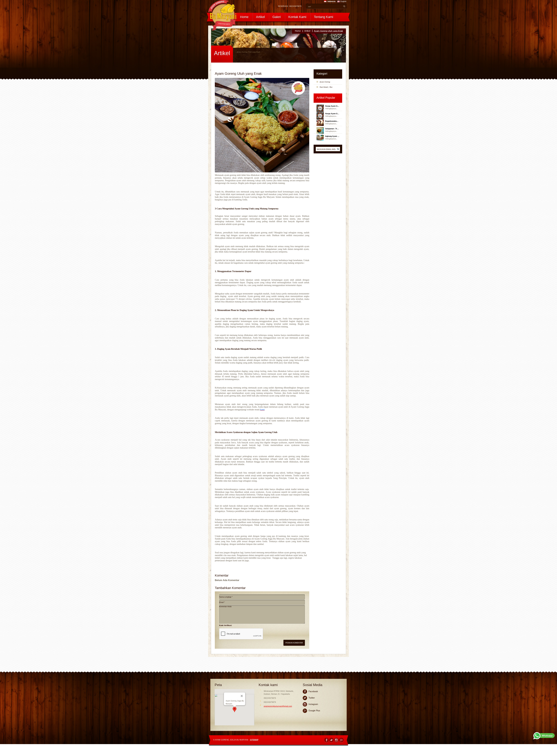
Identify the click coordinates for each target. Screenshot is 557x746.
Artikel (260, 17)
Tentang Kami (323, 17)
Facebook (313, 691)
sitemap (254, 740)
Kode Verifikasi (225, 625)
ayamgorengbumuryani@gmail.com (278, 706)
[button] (234, 709)
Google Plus (314, 710)
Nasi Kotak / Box (325, 87)
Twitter (312, 698)
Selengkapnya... (331, 109)
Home (244, 17)
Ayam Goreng (324, 82)
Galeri (276, 17)
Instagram (313, 704)
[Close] (241, 695)
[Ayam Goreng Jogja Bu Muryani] (222, 15)
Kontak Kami (297, 17)
